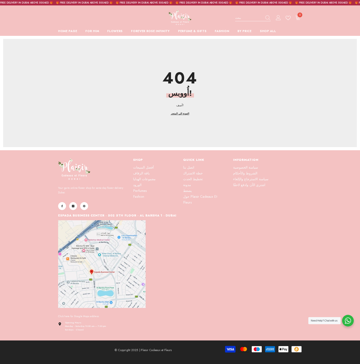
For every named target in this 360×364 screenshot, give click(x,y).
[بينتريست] (84, 206)
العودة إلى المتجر (180, 113)
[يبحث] (253, 18)
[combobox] (249, 18)
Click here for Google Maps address (78, 316)
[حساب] (278, 17)
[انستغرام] (73, 206)
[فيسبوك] (62, 206)
